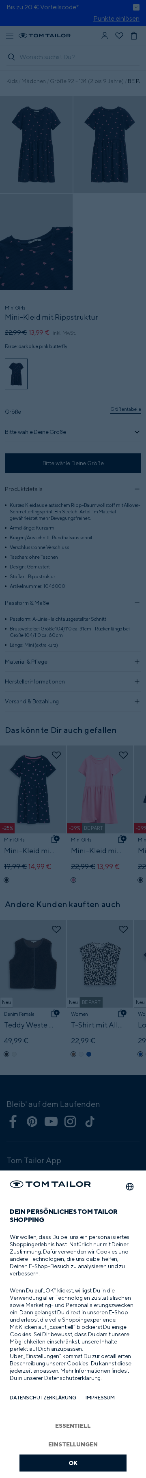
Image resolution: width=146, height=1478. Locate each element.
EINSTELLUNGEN (72, 1444)
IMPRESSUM (100, 1398)
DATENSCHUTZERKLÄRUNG (43, 1398)
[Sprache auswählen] (129, 1186)
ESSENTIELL (73, 1425)
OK (73, 1462)
